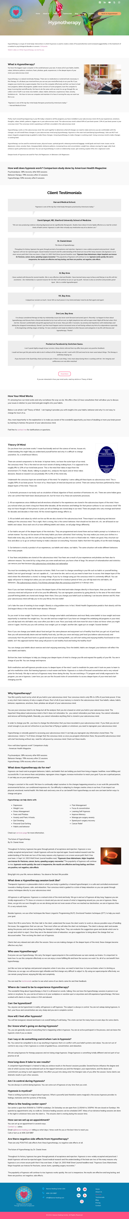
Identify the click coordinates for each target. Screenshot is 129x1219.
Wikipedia (43, 46)
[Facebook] (100, 2)
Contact (91, 13)
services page (21, 833)
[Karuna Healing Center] (16, 13)
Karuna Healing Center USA (55, 1189)
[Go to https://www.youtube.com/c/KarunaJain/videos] (85, 1189)
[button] (64, 374)
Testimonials (67, 13)
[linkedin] (105, 2)
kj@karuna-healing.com (22, 1130)
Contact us (12, 1127)
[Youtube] (109, 2)
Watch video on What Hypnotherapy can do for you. (26, 50)
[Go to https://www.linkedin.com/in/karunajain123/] (79, 1195)
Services (56, 13)
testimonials (27, 981)
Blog (76, 13)
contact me (22, 430)
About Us (46, 13)
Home (38, 13)
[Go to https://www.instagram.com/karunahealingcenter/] (82, 1201)
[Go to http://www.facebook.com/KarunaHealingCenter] (79, 1189)
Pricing (83, 13)
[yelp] (114, 2)
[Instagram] (119, 2)
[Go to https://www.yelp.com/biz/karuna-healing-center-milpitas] (85, 1195)
